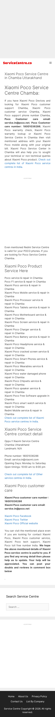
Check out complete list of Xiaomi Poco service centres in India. (27, 163)
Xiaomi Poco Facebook (18, 515)
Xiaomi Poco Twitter (16, 519)
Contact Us (17, 701)
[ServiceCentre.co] (17, 63)
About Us (23, 696)
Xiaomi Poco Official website (21, 523)
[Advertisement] (27, 29)
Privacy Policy (39, 696)
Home (11, 696)
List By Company (35, 701)
